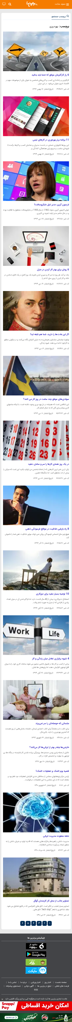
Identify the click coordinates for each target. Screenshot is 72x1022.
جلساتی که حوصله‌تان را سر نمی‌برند (52, 723)
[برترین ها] (32, 4)
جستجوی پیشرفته (13, 986)
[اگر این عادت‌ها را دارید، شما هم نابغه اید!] (36, 311)
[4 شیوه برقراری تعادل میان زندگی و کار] (36, 635)
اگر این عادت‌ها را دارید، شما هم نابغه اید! (49, 334)
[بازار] (36, 963)
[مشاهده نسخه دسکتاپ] (4, 4)
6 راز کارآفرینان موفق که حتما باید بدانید (50, 75)
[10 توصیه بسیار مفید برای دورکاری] (36, 570)
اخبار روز (48, 982)
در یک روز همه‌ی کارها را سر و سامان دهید (48, 464)
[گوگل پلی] (36, 955)
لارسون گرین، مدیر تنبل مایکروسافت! (51, 205)
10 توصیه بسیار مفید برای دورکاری (52, 594)
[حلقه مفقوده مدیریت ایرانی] (36, 812)
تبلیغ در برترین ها (44, 986)
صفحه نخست (61, 982)
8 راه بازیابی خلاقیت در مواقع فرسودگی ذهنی (47, 529)
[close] (2, 999)
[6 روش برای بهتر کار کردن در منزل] (36, 246)
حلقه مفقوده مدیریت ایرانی (56, 836)
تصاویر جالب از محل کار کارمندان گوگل (51, 901)
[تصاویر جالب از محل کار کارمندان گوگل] (36, 877)
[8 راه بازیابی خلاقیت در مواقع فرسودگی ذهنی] (36, 505)
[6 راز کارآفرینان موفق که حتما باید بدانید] (36, 51)
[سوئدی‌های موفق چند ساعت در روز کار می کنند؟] (36, 375)
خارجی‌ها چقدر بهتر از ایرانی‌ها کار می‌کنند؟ (49, 747)
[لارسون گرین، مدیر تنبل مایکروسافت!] (36, 181)
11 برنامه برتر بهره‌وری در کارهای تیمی (51, 140)
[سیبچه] (36, 947)
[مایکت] (36, 971)
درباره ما (23, 982)
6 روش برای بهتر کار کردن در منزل (53, 270)
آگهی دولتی (29, 986)
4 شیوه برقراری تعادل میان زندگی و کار (50, 659)
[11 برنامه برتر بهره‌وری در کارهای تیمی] (36, 116)
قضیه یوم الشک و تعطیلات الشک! (52, 771)
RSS (36, 989)
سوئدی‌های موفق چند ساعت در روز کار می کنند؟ (46, 399)
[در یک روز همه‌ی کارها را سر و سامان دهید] (36, 440)
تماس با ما (12, 982)
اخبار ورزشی (36, 982)
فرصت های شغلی (62, 986)
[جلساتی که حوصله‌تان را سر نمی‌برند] (36, 700)
